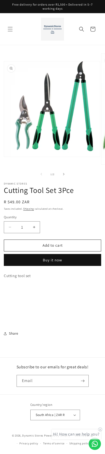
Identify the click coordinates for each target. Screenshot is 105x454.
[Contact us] (95, 444)
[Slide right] (63, 174)
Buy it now (52, 260)
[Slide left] (41, 174)
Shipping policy (79, 443)
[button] (10, 29)
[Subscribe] (82, 381)
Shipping (28, 208)
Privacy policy (28, 443)
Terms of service (53, 443)
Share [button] (13, 333)
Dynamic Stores (32, 435)
